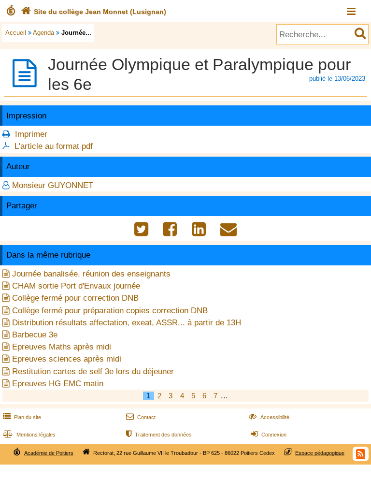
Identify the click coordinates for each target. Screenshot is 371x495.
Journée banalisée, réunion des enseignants (91, 273)
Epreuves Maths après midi (61, 346)
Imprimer (31, 134)
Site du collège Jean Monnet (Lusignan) (93, 11)
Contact (141, 417)
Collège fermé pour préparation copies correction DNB (110, 310)
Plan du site (22, 417)
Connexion (268, 434)
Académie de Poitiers (48, 452)
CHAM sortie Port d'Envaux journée (76, 286)
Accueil (15, 32)
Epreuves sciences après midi (66, 359)
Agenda (43, 32)
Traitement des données (159, 434)
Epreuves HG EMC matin (57, 383)
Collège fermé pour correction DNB (75, 298)
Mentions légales (29, 434)
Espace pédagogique (319, 452)
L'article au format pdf (53, 146)
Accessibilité (269, 417)
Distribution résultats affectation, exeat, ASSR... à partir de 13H (126, 322)
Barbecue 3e (34, 334)
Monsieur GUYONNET (52, 185)
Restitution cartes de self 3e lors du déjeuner (93, 371)
